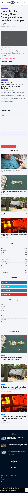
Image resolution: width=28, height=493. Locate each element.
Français (3, 313)
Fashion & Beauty (5, 259)
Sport (2, 254)
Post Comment (8, 146)
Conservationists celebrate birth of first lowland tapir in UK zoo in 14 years (17, 445)
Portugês (3, 323)
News (2, 248)
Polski (2, 321)
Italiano (2, 315)
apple (14, 58)
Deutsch (3, 306)
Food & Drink (4, 263)
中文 (2, 304)
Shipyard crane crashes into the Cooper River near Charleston (12, 358)
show (10, 58)
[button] (23, 489)
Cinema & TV (4, 252)
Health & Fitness (4, 270)
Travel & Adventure (5, 272)
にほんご (3, 317)
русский (2, 326)
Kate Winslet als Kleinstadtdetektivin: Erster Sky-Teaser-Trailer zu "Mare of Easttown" (12, 85)
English (2, 308)
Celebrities (3, 257)
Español (2, 310)
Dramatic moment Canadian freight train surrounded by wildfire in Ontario (13, 418)
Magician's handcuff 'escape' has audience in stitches (15, 438)
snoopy (6, 58)
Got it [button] (26, 490)
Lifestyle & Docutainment (6, 267)
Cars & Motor (4, 261)
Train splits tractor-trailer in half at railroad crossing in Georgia (13, 388)
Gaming (2, 265)
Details (15, 490)
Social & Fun (4, 250)
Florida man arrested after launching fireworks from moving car (16, 452)
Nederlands (3, 319)
